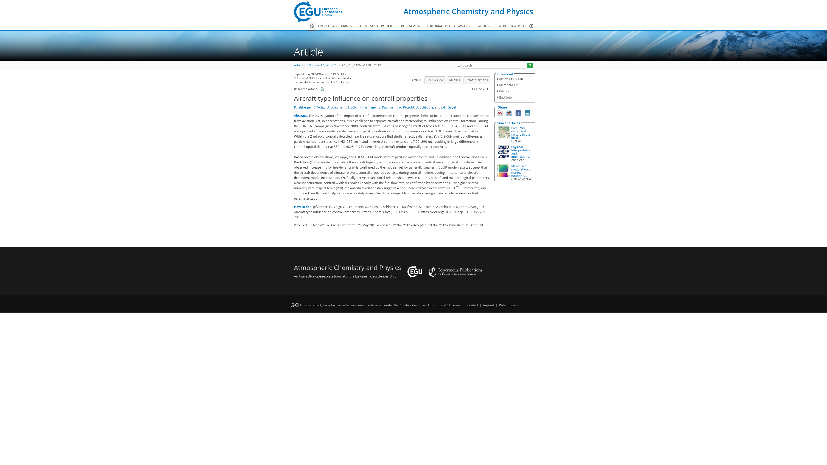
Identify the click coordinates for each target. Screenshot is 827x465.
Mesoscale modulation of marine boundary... (521, 171)
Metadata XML (509, 85)
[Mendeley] (500, 113)
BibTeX (504, 91)
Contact (472, 305)
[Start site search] (530, 65)
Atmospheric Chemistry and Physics (468, 11)
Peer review (435, 80)
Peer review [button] (411, 26)
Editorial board (441, 26)
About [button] (484, 26)
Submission (368, 26)
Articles (299, 65)
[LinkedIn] (527, 113)
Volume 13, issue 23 (323, 65)
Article (416, 80)
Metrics (454, 80)
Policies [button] (388, 26)
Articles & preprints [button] (335, 26)
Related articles (477, 80)
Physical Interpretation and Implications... (521, 152)
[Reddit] (509, 113)
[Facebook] (518, 113)
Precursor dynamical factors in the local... (520, 133)
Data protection (510, 305)
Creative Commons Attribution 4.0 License (430, 305)
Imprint (488, 305)
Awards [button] (465, 26)
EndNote (505, 97)
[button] (459, 65)
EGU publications (510, 26)
